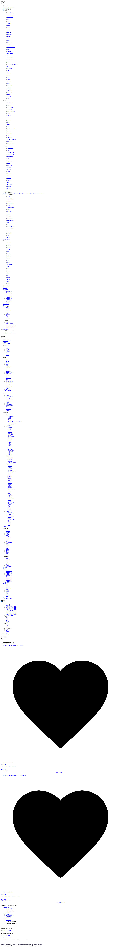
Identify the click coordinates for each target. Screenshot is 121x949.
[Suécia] (7, 281)
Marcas (5, 623)
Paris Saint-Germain (10, 407)
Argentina (10, 427)
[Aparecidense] (9, 109)
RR (37, 193)
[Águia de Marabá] (9, 148)
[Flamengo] (8, 32)
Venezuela (10, 445)
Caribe (7, 455)
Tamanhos (6, 616)
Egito (9, 419)
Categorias (3, 336)
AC (3, 193)
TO (44, 193)
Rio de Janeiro (8, 380)
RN (34, 193)
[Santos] (7, 49)
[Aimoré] (8, 150)
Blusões (7, 313)
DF (13, 193)
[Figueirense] (8, 120)
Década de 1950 (9, 297)
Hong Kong (10, 451)
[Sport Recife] (9, 92)
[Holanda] (8, 268)
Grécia (9, 484)
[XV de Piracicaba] (10, 188)
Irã (8, 520)
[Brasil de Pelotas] (9, 156)
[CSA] (7, 118)
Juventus (7, 402)
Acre (6, 359)
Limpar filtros (6, 633)
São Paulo (8, 351)
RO (35, 193)
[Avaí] (7, 62)
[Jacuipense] (8, 175)
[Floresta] (8, 122)
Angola (9, 417)
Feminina (7, 317)
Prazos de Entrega (9, 323)
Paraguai (10, 442)
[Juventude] (8, 79)
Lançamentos (5, 286)
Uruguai (9, 444)
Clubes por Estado (8, 192)
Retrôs (6, 290)
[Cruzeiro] (8, 27)
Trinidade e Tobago (12, 462)
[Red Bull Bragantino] (10, 47)
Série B (6, 55)
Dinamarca (10, 476)
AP (8, 193)
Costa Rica (10, 433)
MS (22, 193)
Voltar (2, 633)
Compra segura (9, 909)
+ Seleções (8, 553)
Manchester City (9, 404)
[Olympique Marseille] (10, 226)
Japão (9, 452)
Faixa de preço (7, 604)
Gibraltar (10, 483)
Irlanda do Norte (11, 489)
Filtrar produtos (4, 600)
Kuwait (9, 522)
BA (10, 193)
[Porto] (7, 231)
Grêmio (7, 352)
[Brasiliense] (8, 158)
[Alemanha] (8, 243)
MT (23, 193)
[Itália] (7, 272)
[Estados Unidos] (9, 264)
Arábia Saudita (11, 515)
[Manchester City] (9, 218)
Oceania (7, 511)
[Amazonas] (8, 105)
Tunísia (9, 425)
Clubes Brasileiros (8, 9)
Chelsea (7, 400)
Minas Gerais (8, 373)
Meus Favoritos (6, 8)
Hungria (9, 486)
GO (16, 193)
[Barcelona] (8, 201)
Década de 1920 (9, 293)
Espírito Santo (8, 367)
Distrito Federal (9, 366)
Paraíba (7, 375)
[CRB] (7, 70)
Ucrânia (9, 510)
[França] (7, 266)
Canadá (9, 429)
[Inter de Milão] (9, 211)
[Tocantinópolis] (9, 184)
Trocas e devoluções (10, 915)
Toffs (7, 627)
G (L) (7, 620)
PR (31, 193)
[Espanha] (8, 262)
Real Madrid (8, 409)
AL (5, 193)
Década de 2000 (9, 302)
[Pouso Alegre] (9, 133)
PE (28, 193)
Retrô (4, 568)
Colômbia (10, 432)
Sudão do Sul (10, 424)
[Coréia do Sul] (9, 255)
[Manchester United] (10, 220)
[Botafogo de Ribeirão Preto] (11, 64)
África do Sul (10, 416)
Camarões (8, 536)
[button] (60, 704)
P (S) (6, 617)
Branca (7, 629)
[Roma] (7, 235)
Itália (9, 493)
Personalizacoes (9, 916)
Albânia (9, 464)
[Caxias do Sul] (9, 165)
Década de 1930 (9, 295)
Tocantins (7, 389)
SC (40, 193)
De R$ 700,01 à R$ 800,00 (11, 613)
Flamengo (8, 348)
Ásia (6, 446)
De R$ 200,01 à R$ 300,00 (11, 607)
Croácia (9, 475)
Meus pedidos (8, 920)
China (9, 447)
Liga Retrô (8, 624)
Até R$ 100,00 (8, 605)
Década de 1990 (9, 301)
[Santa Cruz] (8, 178)
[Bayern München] (9, 203)
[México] (8, 277)
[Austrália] (8, 247)
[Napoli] (7, 224)
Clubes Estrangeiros (9, 194)
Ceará (7, 365)
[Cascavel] (8, 163)
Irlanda (9, 488)
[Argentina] (8, 245)
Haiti (9, 460)
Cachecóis (8, 308)
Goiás (7, 369)
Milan (7, 406)
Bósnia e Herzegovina (12, 471)
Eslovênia (10, 478)
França (9, 481)
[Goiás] (7, 38)
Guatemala (10, 437)
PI (29, 193)
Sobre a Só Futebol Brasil (11, 325)
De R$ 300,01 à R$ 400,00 (11, 608)
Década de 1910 (9, 292)
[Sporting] (8, 237)
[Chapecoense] (9, 68)
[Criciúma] (8, 72)
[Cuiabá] (7, 29)
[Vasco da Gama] (9, 53)
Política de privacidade (10, 911)
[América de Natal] (10, 107)
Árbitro (7, 316)
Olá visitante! (5, 5)
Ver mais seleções (6, 285)
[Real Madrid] (9, 233)
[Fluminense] (8, 34)
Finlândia (10, 480)
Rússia (9, 504)
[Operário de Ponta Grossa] (11, 128)
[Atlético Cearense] (10, 154)
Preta (7, 630)
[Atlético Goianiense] (10, 60)
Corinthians (8, 349)
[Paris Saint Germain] (10, 228)
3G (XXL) (8, 622)
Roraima (7, 384)
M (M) (7, 618)
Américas (7, 426)
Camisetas (8, 314)
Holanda (9, 485)
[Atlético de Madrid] (10, 198)
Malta (9, 496)
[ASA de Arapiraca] (10, 152)
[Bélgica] (8, 249)
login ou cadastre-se (10, 333)
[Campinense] (8, 160)
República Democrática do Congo (15, 421)
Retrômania (8, 625)
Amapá (7, 362)
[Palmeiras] (8, 44)
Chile (9, 430)
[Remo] (7, 135)
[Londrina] (8, 81)
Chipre (9, 474)
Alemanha (10, 466)
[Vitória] (7, 98)
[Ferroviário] (8, 169)
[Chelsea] (8, 209)
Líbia (9, 525)
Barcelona (8, 397)
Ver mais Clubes (6, 239)
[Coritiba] (8, 25)
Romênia (10, 503)
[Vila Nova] (8, 96)
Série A (6, 10)
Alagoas (7, 361)
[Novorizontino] (9, 85)
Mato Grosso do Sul (10, 372)
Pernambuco (8, 378)
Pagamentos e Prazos (10, 908)
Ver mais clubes (6, 190)
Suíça (9, 508)
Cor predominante (7, 628)
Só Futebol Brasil (6, 907)
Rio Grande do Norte (10, 381)
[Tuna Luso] (8, 186)
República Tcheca (11, 502)
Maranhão (8, 370)
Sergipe (7, 388)
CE (11, 193)
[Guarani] (8, 75)
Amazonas (8, 363)
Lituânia (9, 494)
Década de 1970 (9, 299)
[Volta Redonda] (9, 141)
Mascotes (7, 309)
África (7, 415)
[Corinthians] (8, 23)
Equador (9, 435)
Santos (7, 353)
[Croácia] (8, 257)
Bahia (7, 364)
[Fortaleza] (8, 36)
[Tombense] (8, 94)
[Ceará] (7, 66)
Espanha (9, 479)
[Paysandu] (8, 130)
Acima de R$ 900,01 (10, 615)
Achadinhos (5, 289)
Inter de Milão (8, 401)
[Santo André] (9, 180)
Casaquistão (10, 472)
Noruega (10, 497)
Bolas (4, 305)
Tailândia (10, 454)
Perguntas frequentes (10, 914)
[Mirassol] (8, 83)
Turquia (9, 509)
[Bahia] (7, 19)
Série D (6, 145)
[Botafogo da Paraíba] (10, 111)
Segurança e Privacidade (10, 324)
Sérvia (9, 505)
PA (25, 193)
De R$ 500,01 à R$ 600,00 (11, 610)
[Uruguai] (8, 283)
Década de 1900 (9, 291)
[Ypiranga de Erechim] (10, 143)
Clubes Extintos (6, 304)
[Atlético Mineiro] (9, 17)
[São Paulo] (8, 51)
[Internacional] (9, 42)
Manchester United (9, 405)
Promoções (5, 288)
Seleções (6, 240)
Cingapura (10, 449)
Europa (7, 463)
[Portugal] (8, 279)
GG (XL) (7, 621)
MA (18, 193)
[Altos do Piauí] (9, 103)
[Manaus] (8, 124)
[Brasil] (7, 251)
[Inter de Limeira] (9, 173)
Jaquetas (7, 312)
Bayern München (9, 398)
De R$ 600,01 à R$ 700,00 (11, 612)
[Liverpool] (8, 216)
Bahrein (9, 517)
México (9, 440)
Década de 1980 (9, 300)
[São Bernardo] (9, 137)
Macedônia (10, 495)
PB (26, 193)
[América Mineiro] (9, 12)
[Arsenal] (8, 196)
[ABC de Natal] (9, 57)
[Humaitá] (8, 171)
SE (41, 193)
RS (38, 193)
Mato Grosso (8, 371)
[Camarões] (8, 253)
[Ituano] (7, 77)
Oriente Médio (8, 514)
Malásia (9, 453)
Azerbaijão (10, 468)
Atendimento (8, 322)
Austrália (10, 512)
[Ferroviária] (8, 167)
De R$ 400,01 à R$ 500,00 (11, 609)
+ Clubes (7, 355)
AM (7, 193)
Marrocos (10, 420)
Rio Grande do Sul (9, 382)
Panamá (9, 441)
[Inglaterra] (8, 270)
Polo (6, 315)
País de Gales (10, 498)
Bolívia (9, 428)
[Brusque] (8, 113)
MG (20, 193)
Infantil (7, 318)
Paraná (7, 376)
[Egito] (7, 260)
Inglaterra (10, 487)
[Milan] (7, 222)
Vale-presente (8, 917)
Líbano (9, 523)
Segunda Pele (8, 311)
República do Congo (12, 422)
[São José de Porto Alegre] (11, 139)
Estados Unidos (11, 436)
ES (15, 193)
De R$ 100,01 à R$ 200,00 (11, 606)
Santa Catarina (8, 386)
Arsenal (7, 395)
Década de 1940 (9, 296)
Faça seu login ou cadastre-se (9, 6)
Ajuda (7, 321)
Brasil (7, 535)
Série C (6, 100)
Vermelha (7, 631)
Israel (9, 492)
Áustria (9, 467)
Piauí (7, 379)
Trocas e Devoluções (10, 327)
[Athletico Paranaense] (10, 14)
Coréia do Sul (11, 450)
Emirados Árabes (11, 519)
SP (43, 193)
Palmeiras (7, 350)
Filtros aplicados (5, 601)
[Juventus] (8, 213)
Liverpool (7, 403)
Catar (9, 518)
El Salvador (10, 434)
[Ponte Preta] (8, 87)
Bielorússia (10, 470)
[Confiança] (8, 115)
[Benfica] (8, 205)
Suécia (9, 506)
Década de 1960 (9, 298)
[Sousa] (7, 182)
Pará (6, 374)
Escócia (9, 477)
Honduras (10, 438)
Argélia (9, 418)
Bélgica (9, 469)
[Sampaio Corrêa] (9, 90)
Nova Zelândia (11, 513)
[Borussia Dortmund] (10, 207)
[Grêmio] (8, 40)
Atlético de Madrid (9, 396)
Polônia (9, 500)
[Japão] (7, 275)
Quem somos (8, 912)
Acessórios (7, 306)
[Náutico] (8, 126)
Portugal (9, 501)
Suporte (6, 320)
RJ (32, 193)
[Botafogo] (8, 21)
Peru (9, 443)
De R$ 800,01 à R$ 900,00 (11, 614)
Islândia (9, 491)
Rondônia (7, 383)
